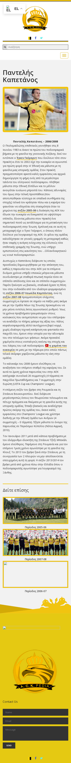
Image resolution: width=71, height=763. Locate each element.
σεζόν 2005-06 (27, 210)
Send (9, 745)
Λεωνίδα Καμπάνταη (38, 293)
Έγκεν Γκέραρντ (27, 158)
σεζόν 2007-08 (12, 297)
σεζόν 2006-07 (15, 293)
